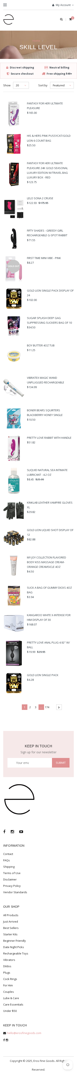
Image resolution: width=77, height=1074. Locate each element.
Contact (8, 854)
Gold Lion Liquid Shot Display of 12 (50, 532)
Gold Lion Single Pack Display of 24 (50, 293)
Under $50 (10, 1011)
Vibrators (9, 960)
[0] (70, 19)
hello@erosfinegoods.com (24, 1033)
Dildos (7, 966)
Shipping (9, 867)
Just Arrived (10, 921)
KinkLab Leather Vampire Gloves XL (50, 505)
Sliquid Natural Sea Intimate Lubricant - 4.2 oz (47, 472)
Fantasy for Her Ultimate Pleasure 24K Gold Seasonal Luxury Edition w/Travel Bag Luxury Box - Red (47, 170)
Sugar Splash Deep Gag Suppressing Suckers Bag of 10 (49, 320)
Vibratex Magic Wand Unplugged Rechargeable (45, 380)
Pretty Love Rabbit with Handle (49, 438)
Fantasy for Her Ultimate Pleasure (45, 105)
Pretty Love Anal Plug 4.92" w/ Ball (48, 645)
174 (47, 707)
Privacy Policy (12, 886)
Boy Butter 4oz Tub (41, 345)
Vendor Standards (15, 892)
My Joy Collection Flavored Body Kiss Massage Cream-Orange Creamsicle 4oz (46, 562)
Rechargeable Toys (15, 953)
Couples (8, 992)
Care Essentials (13, 1004)
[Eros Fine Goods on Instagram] (12, 832)
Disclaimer (10, 879)
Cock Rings (10, 979)
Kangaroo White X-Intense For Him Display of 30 (49, 617)
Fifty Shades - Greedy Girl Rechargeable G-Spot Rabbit (47, 233)
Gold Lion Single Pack (42, 675)
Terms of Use (12, 873)
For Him (8, 985)
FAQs (6, 860)
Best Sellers (11, 928)
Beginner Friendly (14, 941)
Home (36, 41)
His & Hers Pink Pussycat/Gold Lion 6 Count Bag (49, 138)
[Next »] (59, 707)
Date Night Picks (13, 947)
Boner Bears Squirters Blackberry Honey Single (45, 412)
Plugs (6, 972)
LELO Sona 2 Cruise (40, 198)
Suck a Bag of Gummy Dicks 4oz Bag (49, 590)
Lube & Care (11, 998)
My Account (63, 5)
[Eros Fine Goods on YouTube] (21, 832)
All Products (10, 915)
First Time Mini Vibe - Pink (44, 258)
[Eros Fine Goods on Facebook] (4, 832)
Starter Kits (10, 934)
